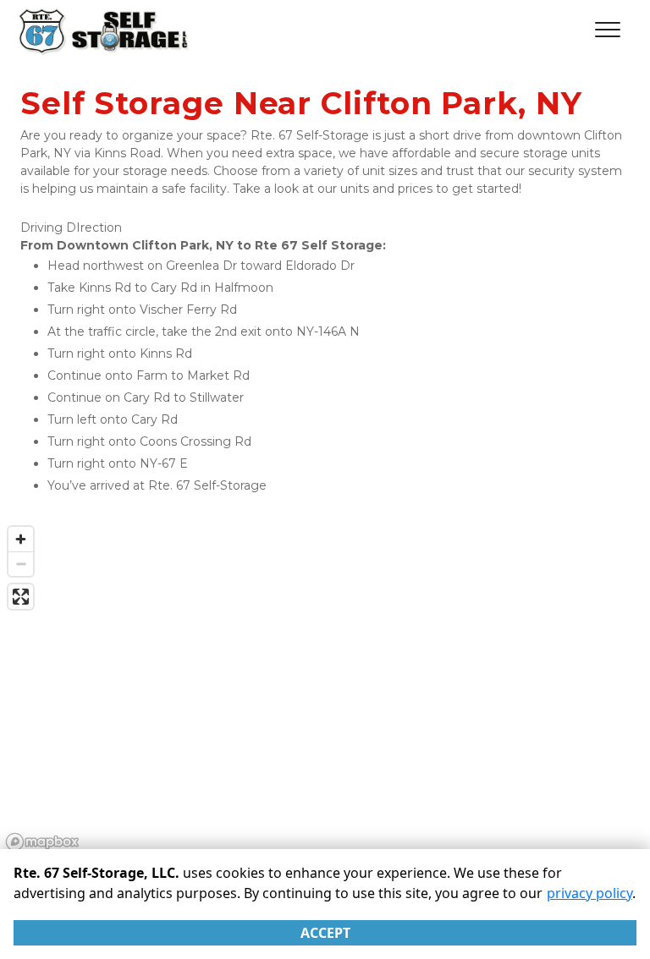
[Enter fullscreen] (20, 596)
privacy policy (589, 893)
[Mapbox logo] (42, 842)
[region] (325, 687)
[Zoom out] (20, 563)
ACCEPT (325, 932)
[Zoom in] (20, 539)
